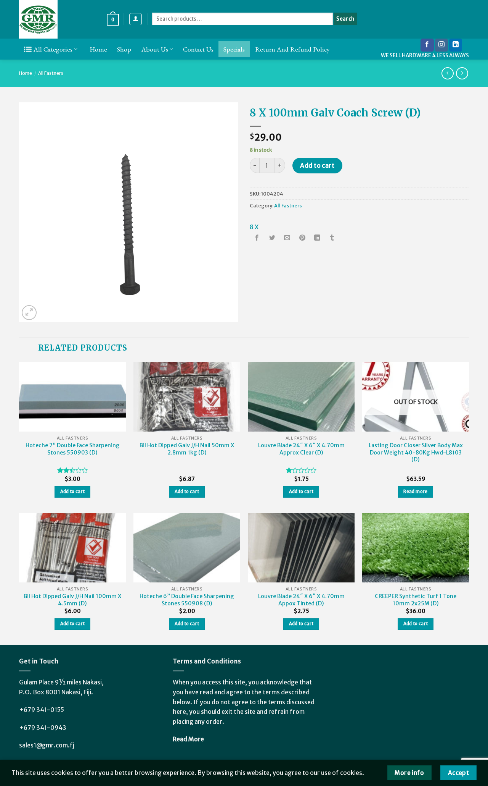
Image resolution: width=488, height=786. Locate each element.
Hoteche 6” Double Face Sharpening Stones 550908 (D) (187, 600)
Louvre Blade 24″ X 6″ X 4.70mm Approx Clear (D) (301, 449)
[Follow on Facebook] (427, 45)
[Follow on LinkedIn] (455, 45)
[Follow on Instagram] (441, 45)
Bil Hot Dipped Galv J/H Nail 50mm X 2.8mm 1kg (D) (187, 449)
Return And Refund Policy (292, 49)
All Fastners (50, 73)
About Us (154, 49)
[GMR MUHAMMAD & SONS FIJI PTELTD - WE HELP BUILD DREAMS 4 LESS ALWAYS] (57, 19)
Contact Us (198, 49)
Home (98, 49)
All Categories (53, 49)
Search (345, 19)
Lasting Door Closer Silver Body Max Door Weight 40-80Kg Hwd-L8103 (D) (416, 452)
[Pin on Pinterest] (302, 238)
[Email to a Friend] (287, 238)
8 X (254, 227)
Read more (415, 491)
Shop (124, 49)
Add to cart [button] (72, 491)
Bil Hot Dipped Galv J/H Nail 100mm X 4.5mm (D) (72, 600)
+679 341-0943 (42, 727)
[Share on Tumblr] (332, 238)
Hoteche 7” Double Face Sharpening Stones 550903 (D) (73, 449)
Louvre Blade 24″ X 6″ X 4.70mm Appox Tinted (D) (301, 600)
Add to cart (317, 165)
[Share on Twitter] (272, 238)
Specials (234, 49)
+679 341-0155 (41, 709)
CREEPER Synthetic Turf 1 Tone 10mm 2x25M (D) (415, 600)
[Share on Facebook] (257, 238)
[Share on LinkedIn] (317, 238)
